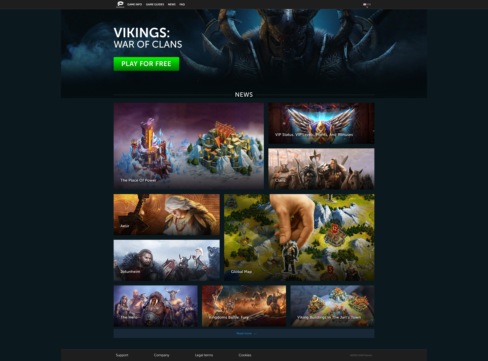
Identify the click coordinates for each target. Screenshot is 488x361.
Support (122, 355)
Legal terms (204, 355)
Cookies (245, 355)
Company (161, 355)
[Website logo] (120, 4)
